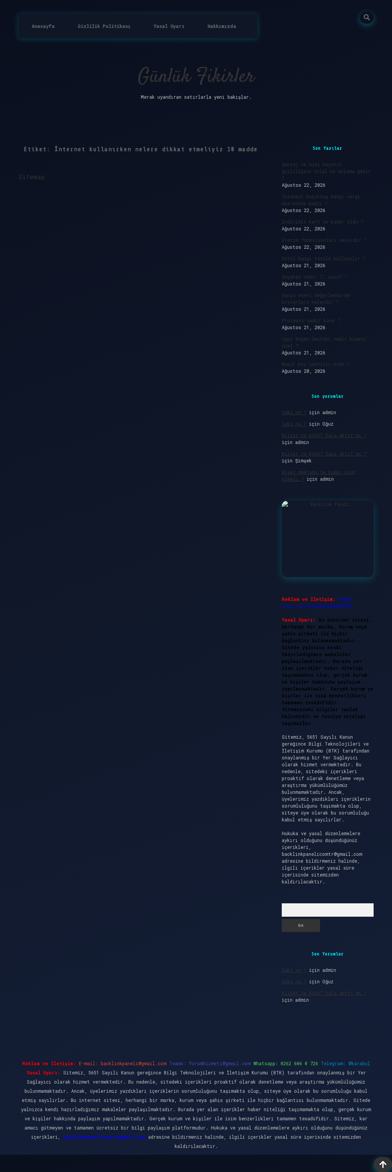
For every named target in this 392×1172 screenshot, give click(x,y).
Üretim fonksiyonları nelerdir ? (324, 240)
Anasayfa (43, 26)
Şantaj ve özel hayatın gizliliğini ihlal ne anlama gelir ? (326, 171)
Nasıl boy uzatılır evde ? (316, 364)
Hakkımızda (221, 26)
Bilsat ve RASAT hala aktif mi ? (324, 435)
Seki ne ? (294, 412)
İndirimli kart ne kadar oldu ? (322, 222)
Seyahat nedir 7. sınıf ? (314, 277)
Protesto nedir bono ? (311, 320)
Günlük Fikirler (196, 77)
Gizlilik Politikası (104, 26)
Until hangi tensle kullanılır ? (324, 258)
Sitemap (31, 177)
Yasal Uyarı (169, 26)
